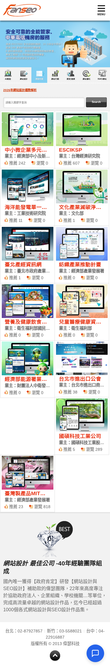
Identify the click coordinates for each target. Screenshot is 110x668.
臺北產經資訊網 (28, 254)
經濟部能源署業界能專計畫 (28, 369)
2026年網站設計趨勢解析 (20, 90)
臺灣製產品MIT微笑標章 (28, 483)
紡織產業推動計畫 (82, 254)
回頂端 (55, 656)
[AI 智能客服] (95, 653)
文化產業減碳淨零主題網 (82, 196)
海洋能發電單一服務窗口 (28, 196)
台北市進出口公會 (82, 369)
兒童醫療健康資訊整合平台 (82, 311)
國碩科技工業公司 (82, 425)
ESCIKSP (82, 139)
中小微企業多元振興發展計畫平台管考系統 (28, 139)
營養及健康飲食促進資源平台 (28, 311)
